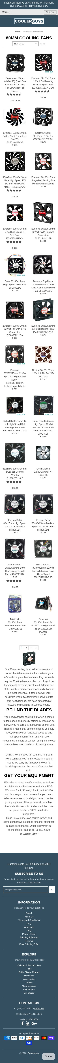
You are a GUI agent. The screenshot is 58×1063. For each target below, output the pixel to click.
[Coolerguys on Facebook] (22, 1023)
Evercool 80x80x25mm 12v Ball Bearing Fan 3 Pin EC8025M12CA (43, 329)
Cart (51, 12)
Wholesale (29, 927)
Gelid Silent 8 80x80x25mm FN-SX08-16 (43, 471)
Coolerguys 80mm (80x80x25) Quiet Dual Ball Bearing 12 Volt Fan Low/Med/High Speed (15, 84)
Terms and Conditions (29, 920)
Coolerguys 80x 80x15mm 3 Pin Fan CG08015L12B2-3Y (43, 136)
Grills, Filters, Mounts (29, 972)
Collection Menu (28, 834)
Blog (29, 930)
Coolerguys (33, 1053)
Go (52, 889)
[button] (14, 94)
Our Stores (29, 993)
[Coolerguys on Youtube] (27, 1023)
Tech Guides (29, 989)
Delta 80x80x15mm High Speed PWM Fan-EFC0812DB (15, 284)
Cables (29, 982)
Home (18, 31)
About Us (29, 916)
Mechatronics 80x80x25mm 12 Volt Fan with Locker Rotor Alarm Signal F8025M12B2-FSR (43, 571)
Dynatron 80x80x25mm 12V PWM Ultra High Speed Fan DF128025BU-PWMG (43, 625)
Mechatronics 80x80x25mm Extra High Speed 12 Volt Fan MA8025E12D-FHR (15, 571)
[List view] (44, 44)
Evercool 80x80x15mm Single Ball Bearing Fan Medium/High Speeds (43, 180)
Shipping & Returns (29, 937)
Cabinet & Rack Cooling (29, 965)
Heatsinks (29, 975)
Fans (29, 968)
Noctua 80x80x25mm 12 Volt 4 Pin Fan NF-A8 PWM (43, 373)
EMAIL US (39, 1008)
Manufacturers (29, 986)
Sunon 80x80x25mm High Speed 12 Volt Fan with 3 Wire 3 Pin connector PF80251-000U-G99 (43, 427)
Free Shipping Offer (29, 944)
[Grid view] (41, 44)
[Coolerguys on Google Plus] (34, 1023)
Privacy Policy (29, 934)
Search (29, 913)
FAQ (29, 923)
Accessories (29, 979)
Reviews (29, 941)
